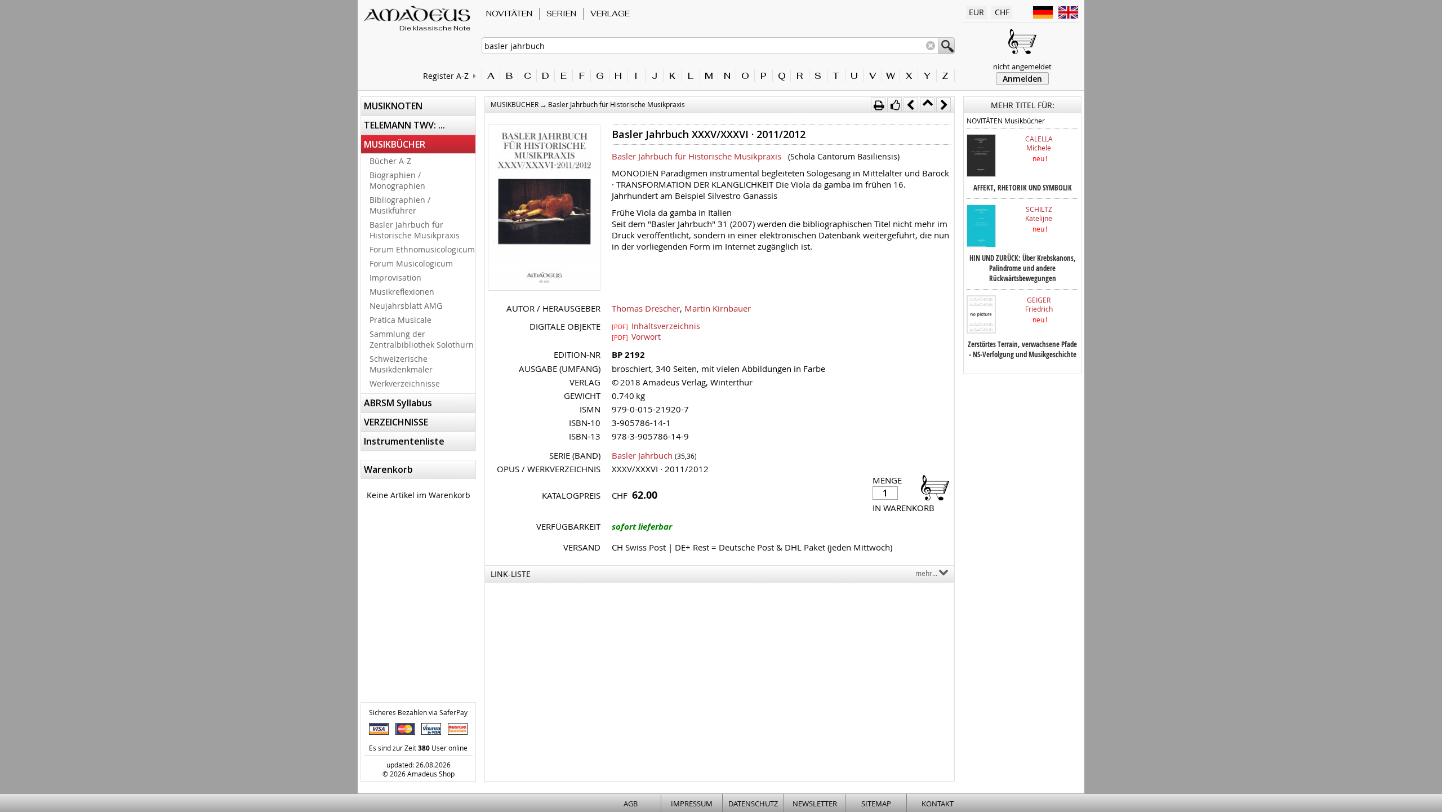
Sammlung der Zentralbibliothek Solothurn (422, 339)
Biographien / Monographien (397, 180)
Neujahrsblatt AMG (406, 305)
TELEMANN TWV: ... (404, 125)
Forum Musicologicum (411, 263)
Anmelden (1022, 78)
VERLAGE (610, 13)
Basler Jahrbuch (642, 455)
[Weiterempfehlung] (894, 104)
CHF (1002, 12)
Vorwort (636, 336)
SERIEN (561, 13)
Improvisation (395, 277)
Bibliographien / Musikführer (400, 205)
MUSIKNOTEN (393, 106)
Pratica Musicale (400, 319)
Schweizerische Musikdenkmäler (401, 364)
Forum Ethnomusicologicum (422, 249)
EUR (976, 12)
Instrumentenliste (404, 441)
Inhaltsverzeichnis (656, 326)
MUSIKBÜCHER (394, 144)
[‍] (932, 487)
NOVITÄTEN (509, 13)
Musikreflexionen (402, 291)
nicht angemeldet (1022, 66)
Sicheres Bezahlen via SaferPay (418, 712)
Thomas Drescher (646, 308)
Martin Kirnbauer (717, 308)
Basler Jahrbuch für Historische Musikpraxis (415, 230)
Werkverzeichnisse (405, 383)
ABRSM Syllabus (398, 403)
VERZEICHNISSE (396, 422)
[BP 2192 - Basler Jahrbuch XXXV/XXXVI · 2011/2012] (544, 209)
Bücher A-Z (390, 161)
